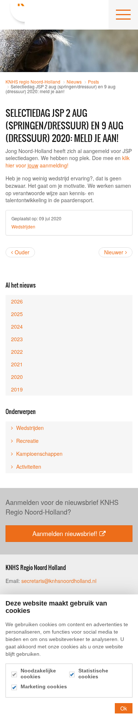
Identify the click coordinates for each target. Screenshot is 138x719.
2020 (17, 376)
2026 (17, 301)
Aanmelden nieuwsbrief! (65, 533)
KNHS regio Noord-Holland (15, 15)
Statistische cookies (93, 674)
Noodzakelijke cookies (38, 674)
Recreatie (27, 440)
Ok (123, 708)
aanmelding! (48, 165)
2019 (17, 389)
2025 (17, 314)
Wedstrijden (23, 226)
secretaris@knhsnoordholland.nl (58, 580)
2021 (17, 364)
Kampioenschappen (39, 453)
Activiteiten (28, 466)
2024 (17, 326)
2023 (17, 339)
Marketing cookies (44, 686)
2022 (17, 351)
